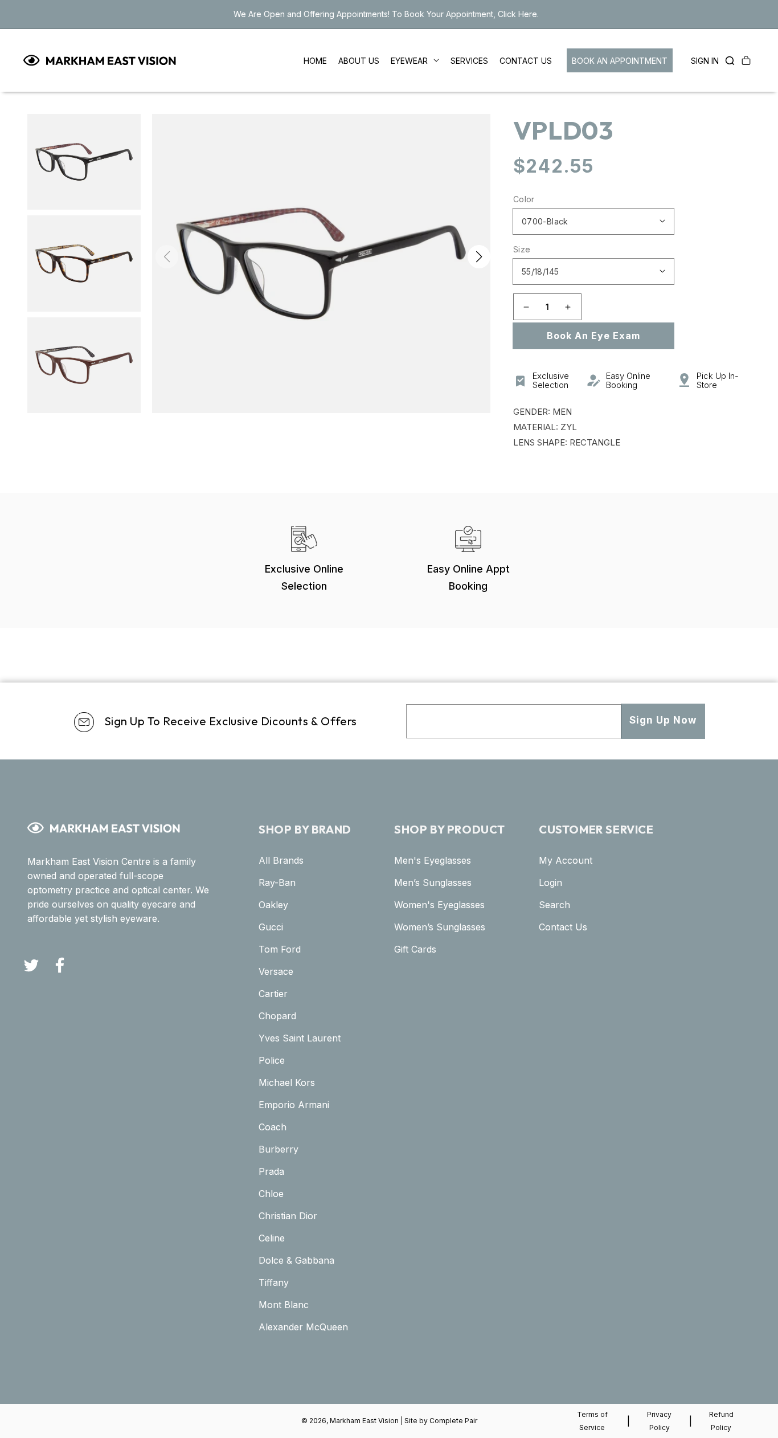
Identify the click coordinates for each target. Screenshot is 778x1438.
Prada (271, 1171)
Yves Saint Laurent (300, 1038)
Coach (272, 1127)
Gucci (271, 927)
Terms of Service (592, 1421)
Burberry (278, 1149)
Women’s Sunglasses (439, 927)
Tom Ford (280, 949)
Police (272, 1060)
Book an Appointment (620, 61)
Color (524, 199)
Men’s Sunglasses (433, 882)
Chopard (277, 1016)
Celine (272, 1238)
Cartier (273, 993)
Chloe (271, 1193)
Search (554, 905)
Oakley (273, 905)
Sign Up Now (663, 720)
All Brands (281, 860)
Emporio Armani (294, 1105)
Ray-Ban (277, 882)
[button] (727, 60)
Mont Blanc (284, 1305)
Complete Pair (453, 1420)
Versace (276, 971)
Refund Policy (721, 1421)
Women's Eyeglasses (439, 905)
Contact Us (563, 927)
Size (522, 249)
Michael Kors (287, 1082)
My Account (565, 860)
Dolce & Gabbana (296, 1260)
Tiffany (274, 1282)
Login (550, 882)
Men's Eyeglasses (432, 860)
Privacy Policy (659, 1421)
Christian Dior (288, 1216)
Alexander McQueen (303, 1327)
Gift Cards (415, 949)
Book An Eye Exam (593, 335)
